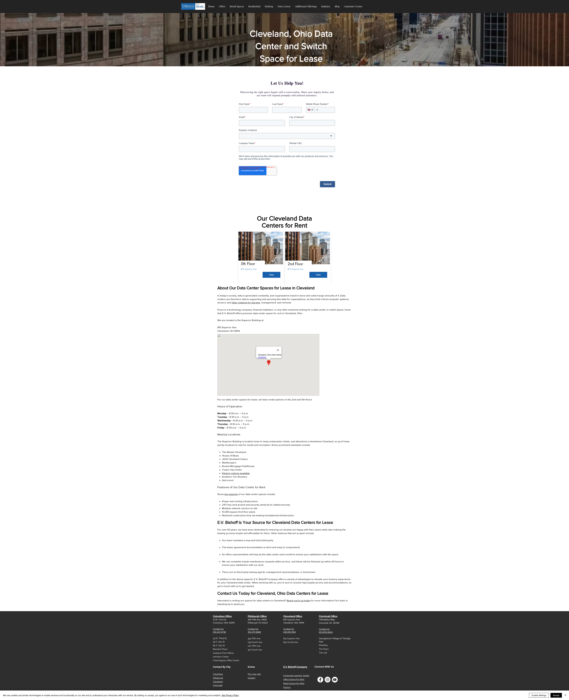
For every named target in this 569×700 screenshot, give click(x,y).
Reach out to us (295, 600)
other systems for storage (246, 302)
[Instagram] (327, 679)
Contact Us (218, 629)
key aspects (231, 494)
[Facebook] (320, 679)
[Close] (565, 695)
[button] (222, 5)
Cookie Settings (539, 695)
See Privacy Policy (230, 695)
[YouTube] (335, 679)
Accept (556, 695)
